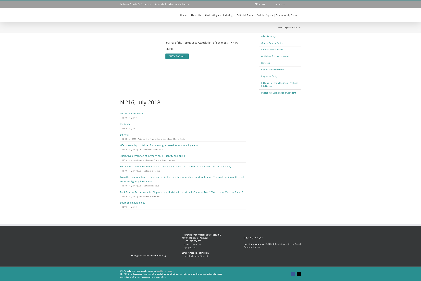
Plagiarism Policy (269, 76)
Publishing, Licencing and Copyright (278, 92)
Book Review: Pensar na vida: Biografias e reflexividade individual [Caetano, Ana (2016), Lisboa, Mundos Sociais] (181, 192)
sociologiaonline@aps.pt (178, 4)
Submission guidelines (132, 202)
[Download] (121, 118)
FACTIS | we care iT (165, 271)
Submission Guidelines (272, 49)
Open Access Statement (273, 69)
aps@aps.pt (190, 247)
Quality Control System (272, 43)
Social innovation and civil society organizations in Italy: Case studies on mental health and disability (175, 166)
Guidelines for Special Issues (275, 56)
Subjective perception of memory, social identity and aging (152, 155)
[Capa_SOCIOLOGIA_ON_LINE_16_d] (140, 39)
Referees (265, 62)
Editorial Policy (268, 36)
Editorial (124, 134)
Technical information (132, 113)
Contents (125, 124)
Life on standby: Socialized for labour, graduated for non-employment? (159, 145)
